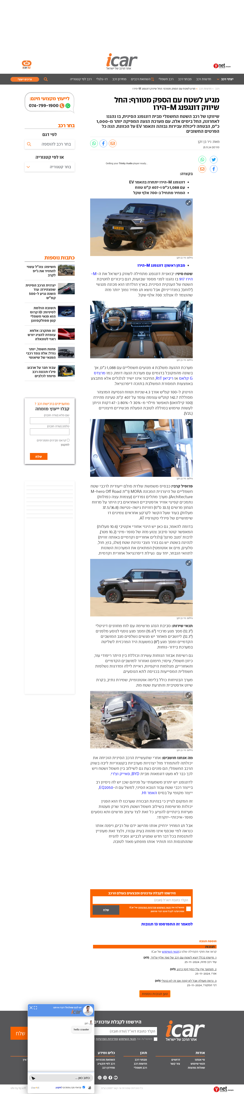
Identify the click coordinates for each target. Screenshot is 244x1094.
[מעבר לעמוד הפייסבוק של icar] (110, 1078)
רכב (217, 88)
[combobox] (50, 167)
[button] (167, 924)
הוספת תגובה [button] (208, 941)
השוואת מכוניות (105, 1059)
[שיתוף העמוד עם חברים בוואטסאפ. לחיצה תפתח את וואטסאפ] (94, 143)
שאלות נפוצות (196, 1067)
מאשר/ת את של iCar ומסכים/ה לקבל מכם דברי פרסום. (156, 909)
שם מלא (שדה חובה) (56, 415)
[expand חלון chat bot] (35, 1007)
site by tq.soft (18, 1088)
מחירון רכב (119, 79)
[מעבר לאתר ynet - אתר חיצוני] (222, 65)
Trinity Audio (125, 163)
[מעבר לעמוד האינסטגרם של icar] (105, 1078)
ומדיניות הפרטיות (147, 907)
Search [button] (46, 79)
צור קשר (175, 1063)
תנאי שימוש (198, 1063)
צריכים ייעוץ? (25, 79)
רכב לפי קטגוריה (81, 79)
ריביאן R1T (164, 378)
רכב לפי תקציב (106, 1063)
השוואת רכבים (140, 79)
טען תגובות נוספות (155, 994)
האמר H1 (149, 792)
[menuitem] (224, 79)
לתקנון (65, 445)
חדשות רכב (203, 79)
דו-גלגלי (102, 79)
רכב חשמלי (166, 79)
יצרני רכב (227, 79)
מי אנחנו (200, 1059)
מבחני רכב (185, 79)
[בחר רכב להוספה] (50, 144)
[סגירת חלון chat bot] (31, 1007)
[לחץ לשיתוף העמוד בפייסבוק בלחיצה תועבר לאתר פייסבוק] (103, 143)
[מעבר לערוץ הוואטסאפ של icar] (100, 1078)
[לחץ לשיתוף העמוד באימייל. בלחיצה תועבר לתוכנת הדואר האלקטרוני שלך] (112, 143)
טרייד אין (28, 1059)
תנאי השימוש (164, 907)
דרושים (175, 1059)
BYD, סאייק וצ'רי (125, 773)
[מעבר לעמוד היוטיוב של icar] (116, 1078)
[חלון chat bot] (61, 1048)
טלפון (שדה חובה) (58, 426)
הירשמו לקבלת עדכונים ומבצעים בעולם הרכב (95, 1022)
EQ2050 (106, 787)
